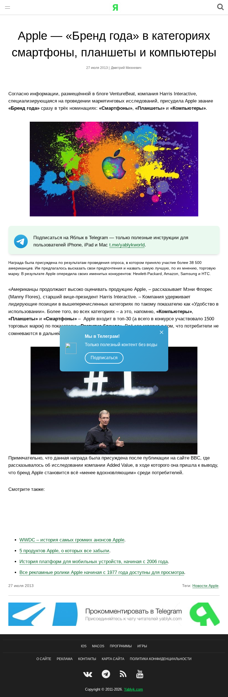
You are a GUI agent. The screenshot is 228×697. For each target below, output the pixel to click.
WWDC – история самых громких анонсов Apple (71, 540)
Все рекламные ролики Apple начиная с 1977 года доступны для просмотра (101, 572)
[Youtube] (140, 674)
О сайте (43, 659)
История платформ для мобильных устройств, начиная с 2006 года (93, 561)
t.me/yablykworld (127, 245)
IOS (83, 646)
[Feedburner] (124, 674)
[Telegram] (107, 674)
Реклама (65, 659)
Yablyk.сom (133, 689)
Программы (121, 646)
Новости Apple (205, 585)
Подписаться (104, 357)
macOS (98, 646)
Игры (142, 646)
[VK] (88, 674)
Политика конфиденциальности (161, 659)
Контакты (87, 659)
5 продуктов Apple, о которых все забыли (64, 550)
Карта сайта (113, 659)
